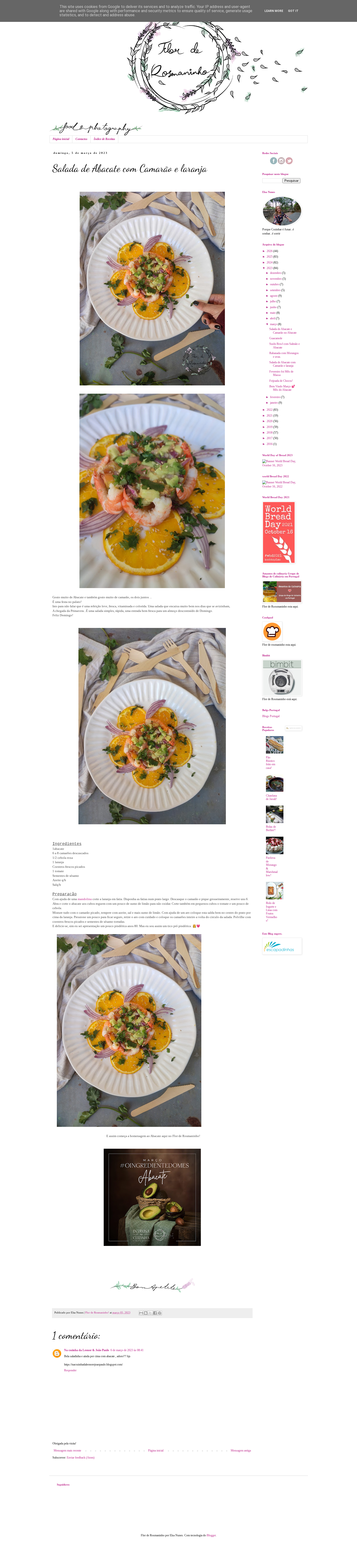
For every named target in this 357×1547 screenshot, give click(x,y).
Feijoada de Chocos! (281, 380)
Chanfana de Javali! (271, 797)
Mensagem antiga (241, 1450)
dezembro (276, 273)
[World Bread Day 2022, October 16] (281, 486)
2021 (270, 415)
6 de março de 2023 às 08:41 (127, 1350)
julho (273, 301)
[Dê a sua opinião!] (145, 1313)
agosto (274, 295)
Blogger (211, 1535)
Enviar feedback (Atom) (80, 1457)
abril (273, 318)
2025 (270, 256)
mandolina (85, 899)
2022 (270, 409)
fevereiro (275, 397)
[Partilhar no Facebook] (155, 1313)
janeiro (274, 402)
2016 (270, 444)
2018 (270, 432)
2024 (270, 262)
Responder (70, 1370)
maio (273, 312)
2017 (270, 438)
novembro (276, 278)
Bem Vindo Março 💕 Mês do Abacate (282, 388)
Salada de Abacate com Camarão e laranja (282, 364)
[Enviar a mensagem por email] (141, 1313)
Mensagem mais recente (67, 1450)
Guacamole (275, 338)
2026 (270, 251)
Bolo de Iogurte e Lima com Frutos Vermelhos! (271, 911)
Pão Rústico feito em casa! (270, 763)
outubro (275, 284)
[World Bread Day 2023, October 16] (281, 465)
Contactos (81, 139)
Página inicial (61, 139)
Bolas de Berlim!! (271, 828)
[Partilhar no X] (150, 1313)
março (274, 324)
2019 (270, 427)
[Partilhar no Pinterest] (159, 1313)
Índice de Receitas (104, 139)
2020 (270, 421)
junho (273, 307)
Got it (293, 11)
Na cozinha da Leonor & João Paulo (86, 1350)
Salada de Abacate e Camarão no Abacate (283, 330)
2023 (270, 268)
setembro (275, 290)
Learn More (273, 11)
